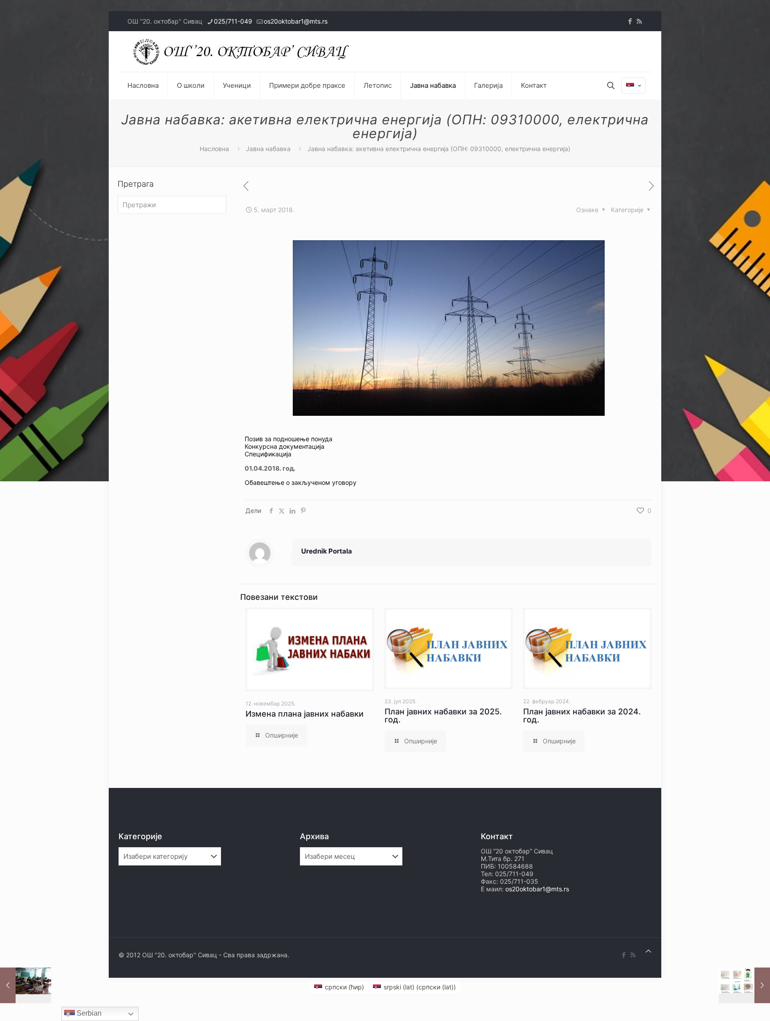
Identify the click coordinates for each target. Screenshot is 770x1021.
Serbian (88, 1013)
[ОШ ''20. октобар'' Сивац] (243, 51)
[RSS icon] (639, 21)
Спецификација (268, 454)
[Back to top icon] (648, 951)
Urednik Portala (326, 551)
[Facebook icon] (630, 21)
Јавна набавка (268, 148)
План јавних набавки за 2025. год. (443, 715)
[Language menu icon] (633, 86)
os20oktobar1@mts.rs (296, 21)
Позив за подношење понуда (288, 439)
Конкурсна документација (284, 446)
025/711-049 (233, 21)
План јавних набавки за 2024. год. (582, 715)
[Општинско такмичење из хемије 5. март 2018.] (25, 985)
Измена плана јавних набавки (305, 713)
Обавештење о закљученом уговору (300, 482)
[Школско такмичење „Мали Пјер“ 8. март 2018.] (744, 985)
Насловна (214, 148)
